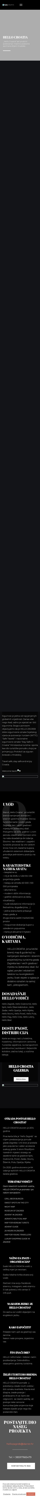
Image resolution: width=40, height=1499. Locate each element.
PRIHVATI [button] (31, 1494)
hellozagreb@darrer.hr (20, 1443)
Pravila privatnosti (19, 1494)
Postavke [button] (6, 1494)
